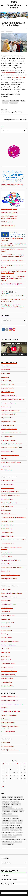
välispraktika (13, 103)
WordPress (17, 893)
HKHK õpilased (14, 100)
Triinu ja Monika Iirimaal (8, 663)
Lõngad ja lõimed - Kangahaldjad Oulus (11, 593)
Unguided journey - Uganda (8, 421)
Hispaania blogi (5, 369)
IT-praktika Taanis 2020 (7, 480)
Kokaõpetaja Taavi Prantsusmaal (10, 750)
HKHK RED (4, 707)
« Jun (2, 786)
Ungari (24, 839)
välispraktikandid (7, 844)
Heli (2, 30)
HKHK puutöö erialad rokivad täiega (15, 119)
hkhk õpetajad (6, 813)
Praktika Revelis (5, 626)
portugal (5, 830)
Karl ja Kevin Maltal (6, 380)
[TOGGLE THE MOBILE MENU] (2, 5)
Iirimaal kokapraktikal (7, 425)
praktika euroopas (16, 830)
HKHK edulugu (14, 801)
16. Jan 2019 (9, 30)
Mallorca (5, 827)
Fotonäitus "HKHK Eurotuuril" (9, 212)
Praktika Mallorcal (6, 528)
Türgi (18, 839)
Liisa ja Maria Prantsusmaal (8, 514)
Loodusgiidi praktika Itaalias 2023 (10, 410)
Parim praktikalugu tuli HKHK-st (11, 112)
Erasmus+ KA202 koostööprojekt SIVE (11, 284)
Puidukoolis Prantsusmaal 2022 (10, 491)
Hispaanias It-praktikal (7, 384)
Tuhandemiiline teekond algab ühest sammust (13, 517)
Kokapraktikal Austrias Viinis (9, 395)
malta (12, 827)
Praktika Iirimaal (6, 589)
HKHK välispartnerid (7, 222)
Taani (10, 834)
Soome (4, 834)
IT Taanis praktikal (6, 630)
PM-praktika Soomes (7, 499)
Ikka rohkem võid (6, 600)
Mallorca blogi (5, 571)
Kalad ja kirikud (5, 619)
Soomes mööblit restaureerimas (10, 455)
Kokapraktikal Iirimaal (7, 536)
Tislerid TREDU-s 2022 (7, 488)
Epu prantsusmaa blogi (7, 746)
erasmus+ (5, 100)
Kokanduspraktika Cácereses (9, 578)
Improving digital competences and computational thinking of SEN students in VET (12, 306)
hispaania (5, 801)
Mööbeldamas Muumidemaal (9, 502)
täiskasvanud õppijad (8, 837)
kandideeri (5, 823)
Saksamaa (19, 832)
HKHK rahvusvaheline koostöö (14, 5)
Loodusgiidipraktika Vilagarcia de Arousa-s (13, 399)
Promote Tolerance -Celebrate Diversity (12, 704)
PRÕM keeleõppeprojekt (8, 731)
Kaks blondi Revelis (6, 564)
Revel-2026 (4, 458)
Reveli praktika (5, 652)
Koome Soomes (5, 373)
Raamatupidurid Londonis (8, 674)
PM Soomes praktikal (7, 667)
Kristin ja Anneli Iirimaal (8, 615)
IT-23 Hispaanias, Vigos (7, 436)
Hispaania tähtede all (7, 418)
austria (10, 797)
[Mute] (22, 354)
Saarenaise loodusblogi (7, 521)
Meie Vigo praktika (6, 469)
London (4, 103)
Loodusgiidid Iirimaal (7, 678)
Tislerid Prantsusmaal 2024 (8, 414)
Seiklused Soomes (6, 510)
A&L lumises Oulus (6, 648)
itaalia (20, 820)
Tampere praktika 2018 (7, 622)
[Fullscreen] (24, 354)
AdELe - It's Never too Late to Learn (10, 711)
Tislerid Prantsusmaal (7, 543)
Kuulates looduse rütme (7, 451)
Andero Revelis (5, 656)
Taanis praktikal (5, 611)
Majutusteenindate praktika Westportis (12, 567)
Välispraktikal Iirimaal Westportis (10, 560)
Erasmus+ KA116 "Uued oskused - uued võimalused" (12, 239)
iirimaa (14, 820)
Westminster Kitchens (8, 73)
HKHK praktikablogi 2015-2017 (10, 700)
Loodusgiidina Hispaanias (8, 403)
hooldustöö (6, 820)
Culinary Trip (18, 797)
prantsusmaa (6, 832)
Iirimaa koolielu (5, 742)
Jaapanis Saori (5, 377)
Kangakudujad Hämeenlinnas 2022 (10, 495)
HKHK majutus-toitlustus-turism (12, 808)
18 (6, 775)
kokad (23, 100)
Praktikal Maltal (5, 406)
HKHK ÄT (22, 811)
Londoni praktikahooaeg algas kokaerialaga (13, 24)
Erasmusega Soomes (6, 552)
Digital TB (5, 799)
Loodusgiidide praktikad (8, 225)
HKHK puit (15, 811)
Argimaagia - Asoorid (7, 525)
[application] (14, 349)
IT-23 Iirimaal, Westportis (8, 440)
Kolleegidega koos (6, 718)
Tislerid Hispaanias (6, 556)
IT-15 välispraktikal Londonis (9, 597)
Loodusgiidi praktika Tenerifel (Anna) (11, 447)
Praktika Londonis (6, 659)
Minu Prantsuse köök (7, 506)
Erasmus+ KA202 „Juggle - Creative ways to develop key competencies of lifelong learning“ (13, 278)
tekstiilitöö (17, 834)
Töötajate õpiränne (8, 839)
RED (13, 832)
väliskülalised (6, 841)
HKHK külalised (7, 806)
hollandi (16, 818)
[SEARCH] (24, 131)
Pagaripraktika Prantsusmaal (9, 429)
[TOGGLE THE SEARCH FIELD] (26, 5)
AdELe (4, 797)
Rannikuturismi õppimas (8, 722)
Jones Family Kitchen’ (18, 77)
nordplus (19, 827)
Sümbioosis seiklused (7, 532)
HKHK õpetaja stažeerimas (10, 815)
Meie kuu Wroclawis (7, 608)
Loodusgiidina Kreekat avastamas (10, 575)
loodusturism (15, 825)
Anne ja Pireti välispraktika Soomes (11, 432)
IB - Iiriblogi (4, 634)
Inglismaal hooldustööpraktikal (10, 641)
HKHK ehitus (6, 804)
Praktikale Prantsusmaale (8, 645)
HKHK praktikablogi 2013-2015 (10, 696)
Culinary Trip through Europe (9, 715)
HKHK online (6, 811)
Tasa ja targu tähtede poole (8, 604)
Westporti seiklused (6, 682)
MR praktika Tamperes (7, 484)
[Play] (3, 354)
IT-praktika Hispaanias (7, 388)
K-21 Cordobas (5, 366)
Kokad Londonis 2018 (7, 685)
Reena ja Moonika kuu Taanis (9, 671)
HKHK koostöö (16, 804)
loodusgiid (5, 825)
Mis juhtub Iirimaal (6, 637)
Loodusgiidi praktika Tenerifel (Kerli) (11, 443)
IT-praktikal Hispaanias (7, 392)
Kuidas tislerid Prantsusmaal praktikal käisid (13, 539)
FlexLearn (21, 799)
